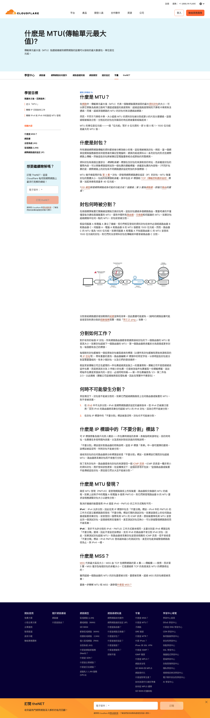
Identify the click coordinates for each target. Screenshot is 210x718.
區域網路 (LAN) (87, 618)
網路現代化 (140, 672)
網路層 (42, 75)
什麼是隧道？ (114, 645)
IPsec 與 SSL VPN (143, 645)
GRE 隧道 (139, 631)
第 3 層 (106, 174)
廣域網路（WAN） (88, 622)
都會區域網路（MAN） (90, 631)
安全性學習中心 (170, 640)
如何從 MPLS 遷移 (143, 686)
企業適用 (28, 627)
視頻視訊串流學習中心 (173, 672)
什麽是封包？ (114, 636)
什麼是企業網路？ (88, 662)
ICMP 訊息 (138, 463)
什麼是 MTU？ (141, 622)
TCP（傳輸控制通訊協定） (155, 178)
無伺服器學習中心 (171, 636)
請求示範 (28, 636)
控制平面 (112, 654)
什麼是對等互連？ (143, 677)
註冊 (167, 3)
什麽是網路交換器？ (117, 631)
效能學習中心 (169, 645)
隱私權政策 (47, 207)
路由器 (130, 214)
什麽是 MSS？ (124, 584)
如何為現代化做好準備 (145, 682)
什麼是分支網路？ (88, 667)
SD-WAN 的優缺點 (143, 691)
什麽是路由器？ (115, 627)
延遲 (112, 316)
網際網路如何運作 (59, 75)
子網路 (138, 627)
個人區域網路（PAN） (90, 640)
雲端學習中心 (169, 659)
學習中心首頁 (169, 618)
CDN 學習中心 (169, 631)
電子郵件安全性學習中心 (174, 677)
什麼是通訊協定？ (116, 640)
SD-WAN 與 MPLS (143, 668)
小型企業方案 (30, 622)
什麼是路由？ (58, 622)
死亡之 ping (129, 319)
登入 (179, 12)
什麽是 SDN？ (86, 658)
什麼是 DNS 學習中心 (172, 627)
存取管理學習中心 (171, 663)
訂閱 (171, 705)
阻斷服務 (105, 319)
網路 (84, 104)
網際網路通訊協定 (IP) (117, 622)
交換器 (139, 214)
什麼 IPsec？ (141, 640)
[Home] (23, 13)
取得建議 (28, 631)
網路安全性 (140, 663)
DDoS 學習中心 (170, 622)
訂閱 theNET (42, 200)
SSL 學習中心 (169, 650)
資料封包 (153, 104)
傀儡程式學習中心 (171, 654)
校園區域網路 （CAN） (90, 636)
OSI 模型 (85, 187)
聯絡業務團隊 (195, 12)
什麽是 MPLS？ (142, 659)
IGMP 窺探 (140, 654)
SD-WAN (84, 627)
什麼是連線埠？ (115, 650)
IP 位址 (86, 356)
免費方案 (28, 618)
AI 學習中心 (168, 682)
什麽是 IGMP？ (142, 650)
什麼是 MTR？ (141, 636)
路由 (164, 187)
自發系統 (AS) (86, 645)
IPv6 (89, 405)
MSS (82, 563)
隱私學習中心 (169, 668)
